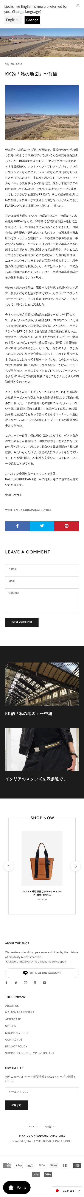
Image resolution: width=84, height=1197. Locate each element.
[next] (75, 866)
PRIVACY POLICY (16, 1046)
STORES (10, 1026)
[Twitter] (16, 982)
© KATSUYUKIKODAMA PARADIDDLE (42, 1135)
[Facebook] (6, 982)
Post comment (21, 622)
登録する (16, 1105)
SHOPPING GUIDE (17, 1032)
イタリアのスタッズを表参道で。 (36, 779)
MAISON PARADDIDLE (19, 1012)
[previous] (8, 866)
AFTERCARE (13, 1019)
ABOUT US (12, 1005)
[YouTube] (44, 982)
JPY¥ (31, 1126)
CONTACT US (13, 1039)
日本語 (48, 1126)
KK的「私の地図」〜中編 (28, 713)
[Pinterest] (35, 982)
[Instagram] (25, 982)
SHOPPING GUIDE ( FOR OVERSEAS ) (29, 1053)
